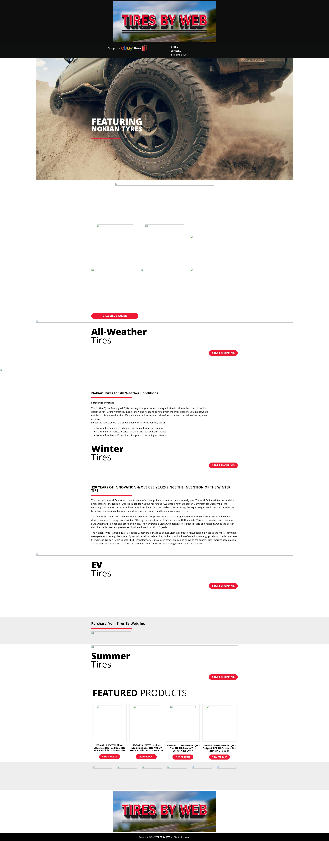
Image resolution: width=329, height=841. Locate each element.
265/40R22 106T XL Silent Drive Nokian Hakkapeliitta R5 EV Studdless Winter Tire (110, 748)
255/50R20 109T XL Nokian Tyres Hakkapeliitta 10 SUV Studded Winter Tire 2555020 (146, 748)
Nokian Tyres (116, 128)
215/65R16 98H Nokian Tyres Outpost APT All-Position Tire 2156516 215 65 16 (219, 748)
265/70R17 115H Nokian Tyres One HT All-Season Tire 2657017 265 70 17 (183, 748)
